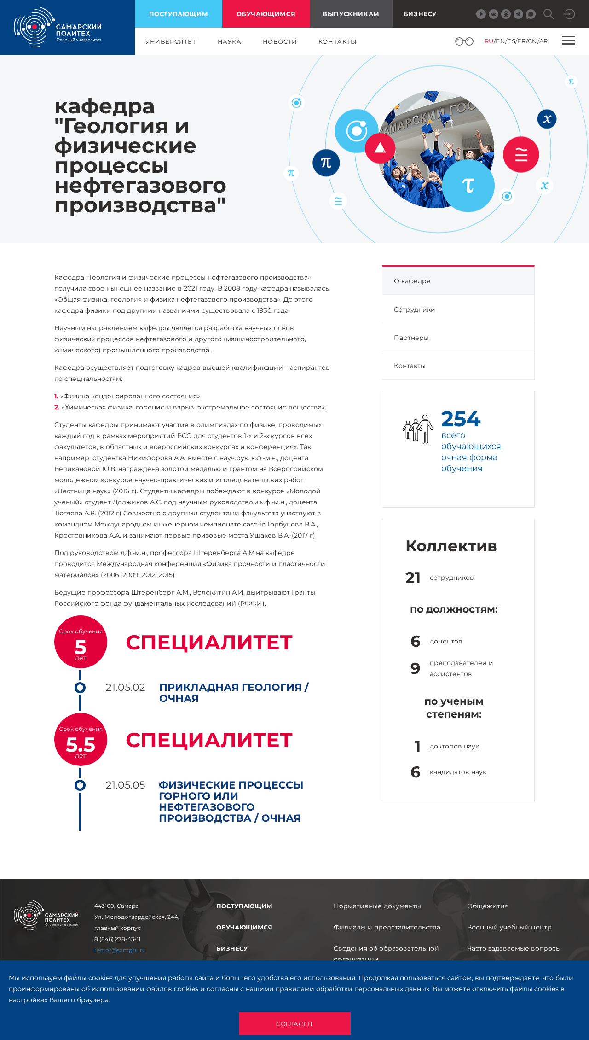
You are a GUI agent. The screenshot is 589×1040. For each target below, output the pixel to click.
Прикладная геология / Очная (234, 693)
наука (230, 41)
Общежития (487, 906)
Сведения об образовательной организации (386, 954)
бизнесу (232, 948)
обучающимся (266, 14)
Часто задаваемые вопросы (514, 948)
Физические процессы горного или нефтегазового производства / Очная (231, 802)
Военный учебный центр (509, 927)
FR (521, 41)
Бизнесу (420, 14)
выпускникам (351, 14)
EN (500, 41)
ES (511, 41)
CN (532, 41)
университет (170, 41)
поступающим (178, 14)
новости (280, 41)
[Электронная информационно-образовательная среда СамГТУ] (569, 14)
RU (489, 41)
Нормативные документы (377, 906)
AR (543, 41)
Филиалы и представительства (387, 927)
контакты (337, 41)
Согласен (294, 1024)
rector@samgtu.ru (120, 950)
